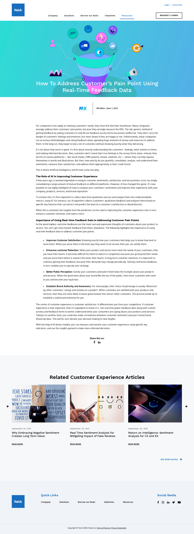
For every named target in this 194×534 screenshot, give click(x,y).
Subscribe (177, 5)
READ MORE (17, 444)
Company (53, 15)
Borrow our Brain (89, 15)
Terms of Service (103, 528)
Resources (127, 15)
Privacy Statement (118, 528)
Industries (110, 15)
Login (166, 5)
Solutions (64, 502)
